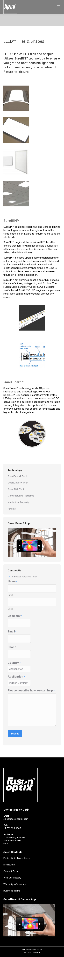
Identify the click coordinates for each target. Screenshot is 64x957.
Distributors (9, 864)
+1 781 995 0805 (12, 828)
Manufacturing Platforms (21, 495)
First (10, 595)
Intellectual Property (18, 502)
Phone (13, 647)
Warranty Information (14, 884)
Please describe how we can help (31, 690)
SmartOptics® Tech (18, 482)
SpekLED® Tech (16, 489)
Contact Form (10, 871)
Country (14, 662)
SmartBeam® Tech (17, 476)
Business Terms (11, 890)
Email (12, 631)
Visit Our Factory (12, 877)
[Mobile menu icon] (58, 7)
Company (15, 616)
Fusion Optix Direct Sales (16, 858)
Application (16, 676)
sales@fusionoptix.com (15, 818)
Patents (12, 508)
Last (10, 608)
